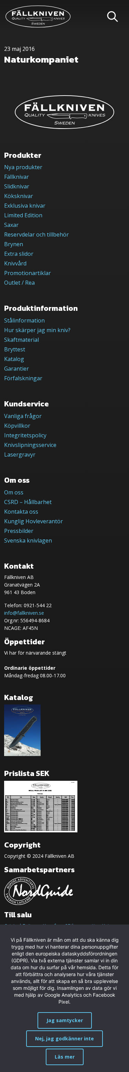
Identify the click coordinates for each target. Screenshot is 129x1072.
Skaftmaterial (21, 339)
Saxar (11, 225)
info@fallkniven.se (24, 613)
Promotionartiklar (27, 273)
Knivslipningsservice (30, 445)
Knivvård (15, 263)
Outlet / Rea (19, 282)
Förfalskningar (23, 378)
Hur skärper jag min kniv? (37, 330)
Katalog (14, 359)
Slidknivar (16, 186)
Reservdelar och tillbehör (36, 234)
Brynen (13, 244)
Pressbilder (18, 531)
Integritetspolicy (25, 435)
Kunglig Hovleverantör (33, 521)
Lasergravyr (19, 454)
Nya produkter (23, 167)
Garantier (16, 368)
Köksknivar (18, 196)
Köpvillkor (17, 425)
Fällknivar (16, 177)
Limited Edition (23, 215)
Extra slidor (18, 254)
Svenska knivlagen (28, 540)
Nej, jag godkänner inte (64, 1038)
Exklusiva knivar (24, 205)
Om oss (13, 492)
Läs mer (65, 1056)
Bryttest (14, 349)
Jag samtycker (64, 1020)
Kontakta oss (21, 511)
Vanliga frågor (23, 416)
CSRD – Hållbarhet (28, 502)
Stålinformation (24, 320)
